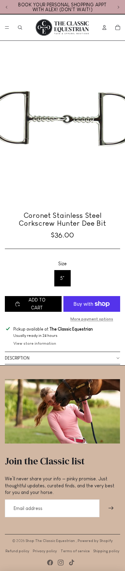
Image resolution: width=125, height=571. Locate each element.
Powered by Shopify (95, 541)
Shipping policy (106, 551)
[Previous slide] (6, 7)
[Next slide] (118, 7)
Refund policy (17, 551)
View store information (34, 343)
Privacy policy (45, 551)
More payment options (91, 319)
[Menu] (7, 27)
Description (17, 358)
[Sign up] (111, 508)
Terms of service (75, 551)
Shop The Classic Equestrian (50, 541)
